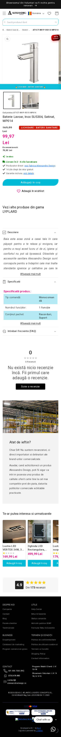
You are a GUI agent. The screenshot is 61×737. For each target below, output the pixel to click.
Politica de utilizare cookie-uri (44, 644)
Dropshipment (9, 640)
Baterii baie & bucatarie (14, 30)
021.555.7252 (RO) (16, 671)
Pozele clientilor (10, 623)
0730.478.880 (14, 676)
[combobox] (30, 22)
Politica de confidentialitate (43, 640)
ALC (39, 728)
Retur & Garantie (38, 614)
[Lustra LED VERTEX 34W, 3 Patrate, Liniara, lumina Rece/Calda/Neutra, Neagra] (14, 531)
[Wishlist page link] (49, 13)
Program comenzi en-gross (15, 649)
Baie (4, 30)
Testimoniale (8, 628)
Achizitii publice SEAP (41, 623)
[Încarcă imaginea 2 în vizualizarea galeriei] (30, 100)
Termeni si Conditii (40, 649)
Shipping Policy (38, 654)
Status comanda (38, 618)
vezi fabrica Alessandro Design (39, 165)
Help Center (36, 609)
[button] (4, 13)
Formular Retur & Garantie (43, 628)
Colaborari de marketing (13, 644)
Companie (7, 609)
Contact (6, 614)
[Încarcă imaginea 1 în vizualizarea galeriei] (11, 100)
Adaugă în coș (14, 563)
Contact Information (40, 658)
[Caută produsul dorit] (56, 22)
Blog (5, 618)
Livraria (39, 731)
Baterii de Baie (26, 30)
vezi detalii (28, 173)
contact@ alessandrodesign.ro (16, 681)
